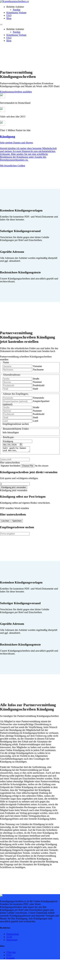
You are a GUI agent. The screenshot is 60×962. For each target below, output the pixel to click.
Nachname (38, 369)
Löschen (5, 521)
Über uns (11, 952)
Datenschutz (12, 934)
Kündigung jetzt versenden (13, 487)
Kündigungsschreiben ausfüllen (16, 91)
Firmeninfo (38, 397)
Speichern (17, 521)
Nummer (37, 382)
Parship (16, 9)
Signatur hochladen (11, 465)
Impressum (11, 939)
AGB (9, 937)
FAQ (9, 15)
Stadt (35, 388)
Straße (36, 378)
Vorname (37, 366)
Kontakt (10, 958)
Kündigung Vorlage (16, 12)
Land (35, 420)
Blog (8, 18)
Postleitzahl (38, 385)
